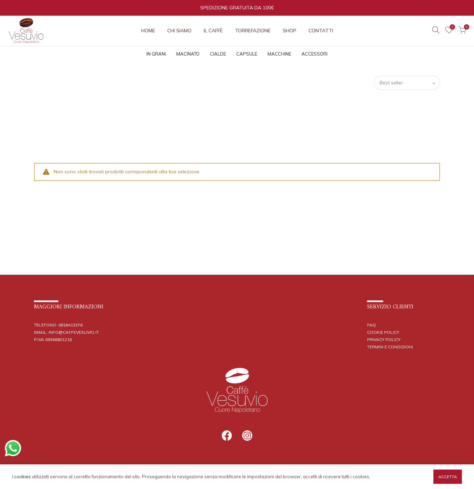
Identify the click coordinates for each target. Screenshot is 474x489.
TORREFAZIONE (253, 30)
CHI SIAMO (179, 30)
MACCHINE (279, 54)
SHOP (289, 30)
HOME (148, 30)
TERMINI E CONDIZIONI (390, 346)
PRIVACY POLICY (383, 339)
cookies (22, 476)
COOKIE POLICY (383, 332)
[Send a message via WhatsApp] (13, 448)
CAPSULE (246, 54)
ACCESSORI (315, 54)
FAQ (371, 325)
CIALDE (218, 54)
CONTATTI (320, 30)
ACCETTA (447, 476)
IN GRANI (156, 54)
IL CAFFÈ (213, 30)
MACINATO (188, 54)
